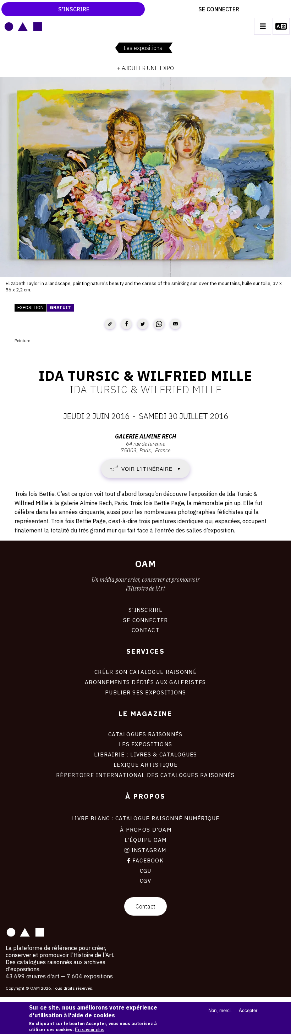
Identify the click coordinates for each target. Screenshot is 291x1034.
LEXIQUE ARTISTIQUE (145, 764)
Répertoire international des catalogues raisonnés (145, 774)
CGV (145, 880)
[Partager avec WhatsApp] (159, 324)
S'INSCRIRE (145, 609)
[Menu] (262, 26)
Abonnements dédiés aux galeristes (145, 682)
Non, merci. (220, 1010)
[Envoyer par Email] (175, 324)
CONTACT (145, 629)
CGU (146, 870)
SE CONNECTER (145, 620)
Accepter (248, 1010)
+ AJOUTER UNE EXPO (145, 68)
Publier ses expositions (145, 692)
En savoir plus (89, 1029)
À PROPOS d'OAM (145, 829)
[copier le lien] (110, 324)
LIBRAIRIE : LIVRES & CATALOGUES (145, 754)
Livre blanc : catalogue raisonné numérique (145, 818)
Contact (145, 906)
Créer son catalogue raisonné (145, 671)
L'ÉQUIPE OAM (145, 839)
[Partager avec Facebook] (126, 324)
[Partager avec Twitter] (142, 324)
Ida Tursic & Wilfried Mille (146, 389)
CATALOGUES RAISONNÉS (145, 734)
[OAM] (23, 26)
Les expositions (142, 47)
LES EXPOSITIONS (145, 744)
